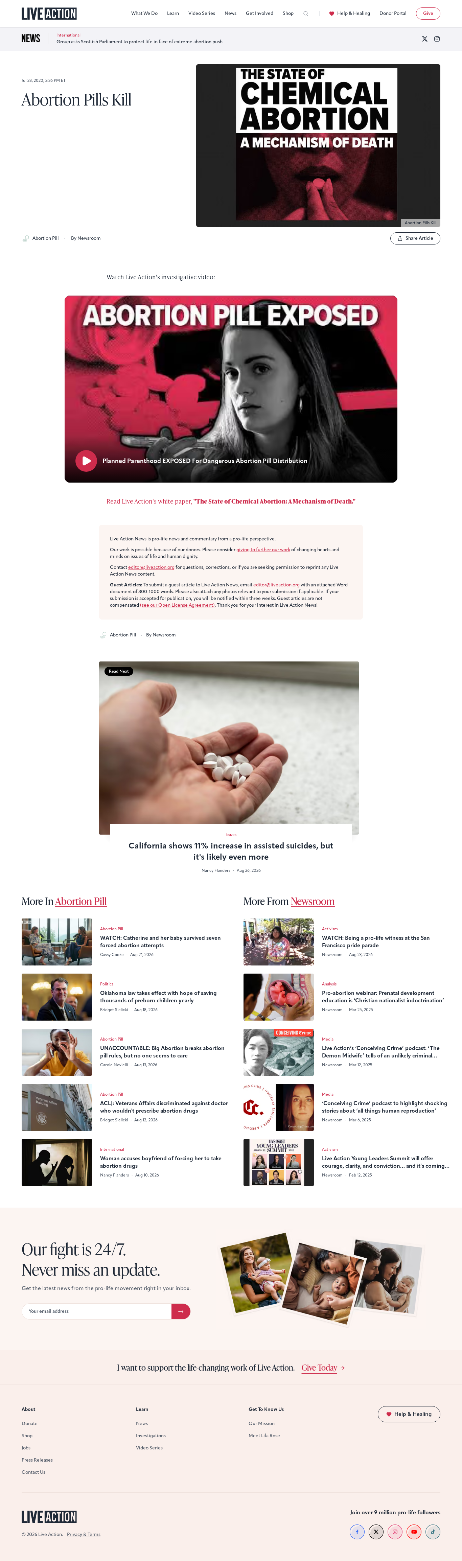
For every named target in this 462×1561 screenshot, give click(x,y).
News (230, 13)
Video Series (201, 13)
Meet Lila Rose (264, 1436)
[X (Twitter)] (424, 39)
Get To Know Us (266, 1409)
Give (428, 13)
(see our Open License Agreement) (177, 605)
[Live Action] (49, 13)
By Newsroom (86, 238)
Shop (288, 13)
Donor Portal (393, 13)
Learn (173, 13)
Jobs (26, 1448)
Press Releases (37, 1460)
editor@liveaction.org (151, 567)
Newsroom (313, 901)
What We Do (144, 13)
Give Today (319, 1367)
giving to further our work (263, 550)
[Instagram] (437, 39)
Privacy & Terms (83, 1534)
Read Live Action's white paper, (231, 501)
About (29, 1409)
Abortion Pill (45, 238)
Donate (30, 1423)
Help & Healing (353, 13)
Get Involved (259, 13)
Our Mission (262, 1423)
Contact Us (33, 1472)
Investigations (151, 1436)
